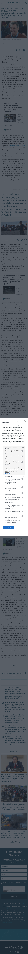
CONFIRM (8, 527)
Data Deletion (5, 533)
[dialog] (14, 477)
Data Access (14, 533)
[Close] (25, 421)
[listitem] (14, 448)
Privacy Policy (22, 533)
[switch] (22, 451)
